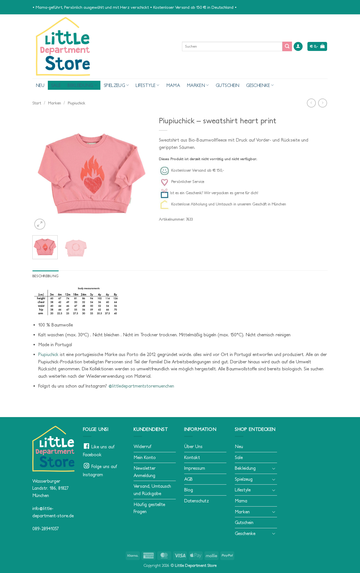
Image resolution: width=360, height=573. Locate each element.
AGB (188, 479)
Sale (56, 85)
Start (36, 103)
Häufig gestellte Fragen (149, 508)
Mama (173, 85)
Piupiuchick (76, 103)
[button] (298, 46)
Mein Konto (145, 457)
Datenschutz (196, 500)
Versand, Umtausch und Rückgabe (152, 490)
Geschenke (258, 85)
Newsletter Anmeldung (145, 471)
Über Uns (193, 446)
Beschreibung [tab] (45, 276)
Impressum (194, 468)
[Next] (141, 172)
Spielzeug (114, 85)
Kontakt (192, 457)
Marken (196, 85)
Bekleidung (80, 85)
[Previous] (42, 172)
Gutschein (228, 85)
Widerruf (142, 446)
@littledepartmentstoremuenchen (141, 385)
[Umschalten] (273, 468)
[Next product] (311, 103)
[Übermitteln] (287, 46)
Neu (40, 85)
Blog (188, 489)
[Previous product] (322, 103)
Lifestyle (146, 85)
